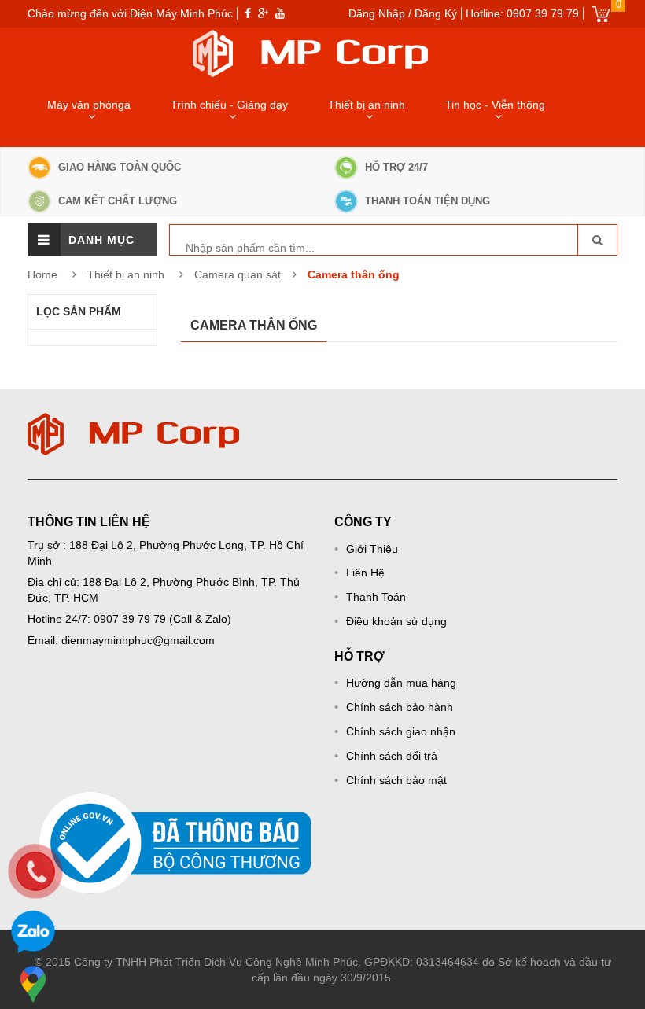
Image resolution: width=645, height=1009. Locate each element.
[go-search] (597, 240)
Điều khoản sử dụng (396, 621)
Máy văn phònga (89, 104)
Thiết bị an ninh (366, 104)
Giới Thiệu (372, 549)
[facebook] (248, 13)
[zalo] (33, 934)
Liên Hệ (365, 572)
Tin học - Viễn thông (495, 104)
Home (42, 274)
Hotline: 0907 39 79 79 (522, 13)
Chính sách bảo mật (396, 780)
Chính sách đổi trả (391, 755)
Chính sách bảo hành (399, 707)
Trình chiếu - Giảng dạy (229, 104)
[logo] (134, 420)
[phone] (35, 871)
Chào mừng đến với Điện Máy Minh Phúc (130, 13)
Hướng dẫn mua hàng (401, 682)
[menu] (44, 239)
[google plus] (263, 13)
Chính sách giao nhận (400, 731)
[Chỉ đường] (33, 984)
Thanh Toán (376, 597)
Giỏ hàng (601, 14)
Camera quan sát (237, 274)
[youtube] (280, 13)
